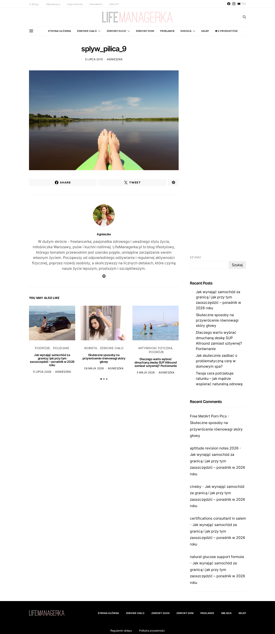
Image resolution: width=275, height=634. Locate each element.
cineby (195, 486)
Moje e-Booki (75, 4)
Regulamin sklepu (121, 630)
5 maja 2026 (146, 372)
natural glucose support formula (217, 556)
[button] (101, 379)
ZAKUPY (114, 4)
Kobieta (90, 348)
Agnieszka (115, 59)
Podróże (42, 348)
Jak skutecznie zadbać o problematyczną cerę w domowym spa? (216, 361)
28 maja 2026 (94, 368)
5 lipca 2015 (94, 59)
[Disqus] (104, 441)
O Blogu (34, 4)
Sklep (205, 31)
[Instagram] (233, 3)
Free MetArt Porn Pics (208, 416)
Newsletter (96, 4)
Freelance (167, 31)
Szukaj (195, 257)
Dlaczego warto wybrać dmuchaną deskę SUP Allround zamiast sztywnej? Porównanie (156, 362)
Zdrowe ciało (87, 31)
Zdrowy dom (145, 31)
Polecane (61, 348)
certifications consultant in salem (218, 518)
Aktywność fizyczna (155, 348)
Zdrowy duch (116, 31)
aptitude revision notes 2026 (214, 448)
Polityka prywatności (152, 630)
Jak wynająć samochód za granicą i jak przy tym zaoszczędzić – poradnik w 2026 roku (52, 360)
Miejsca (186, 31)
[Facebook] (228, 3)
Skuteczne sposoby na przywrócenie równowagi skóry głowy (103, 358)
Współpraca (53, 4)
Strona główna (59, 31)
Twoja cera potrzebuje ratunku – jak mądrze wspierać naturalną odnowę (219, 378)
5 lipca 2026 (42, 371)
